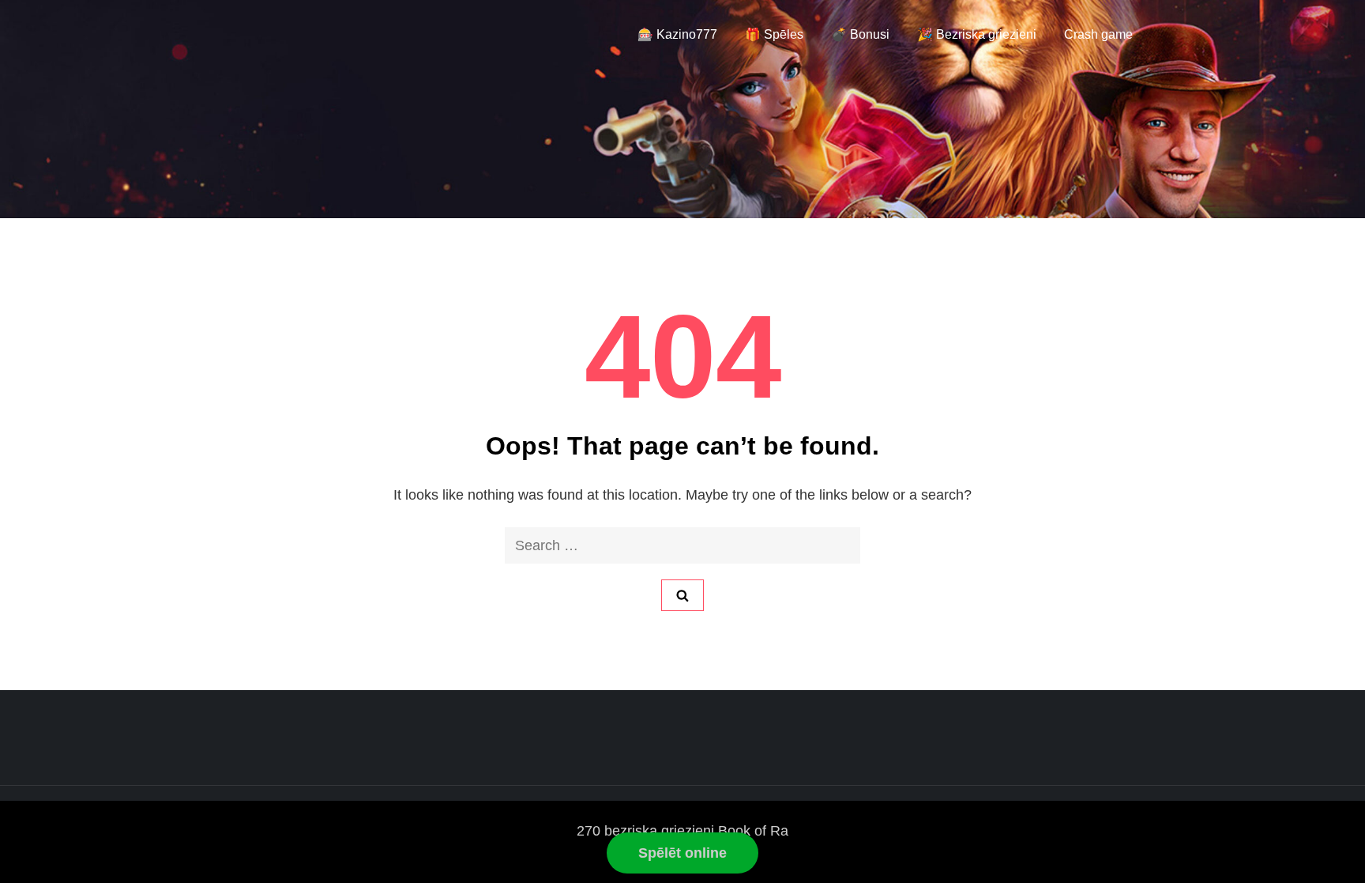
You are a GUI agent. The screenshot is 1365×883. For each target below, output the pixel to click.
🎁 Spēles (774, 34)
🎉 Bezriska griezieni (976, 34)
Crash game (1098, 34)
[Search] (682, 595)
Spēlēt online (682, 853)
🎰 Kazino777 (677, 34)
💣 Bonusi (860, 34)
